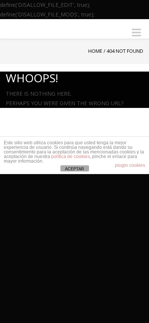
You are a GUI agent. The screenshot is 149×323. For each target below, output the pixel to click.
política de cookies (70, 156)
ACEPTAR (74, 168)
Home (95, 50)
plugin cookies (130, 165)
